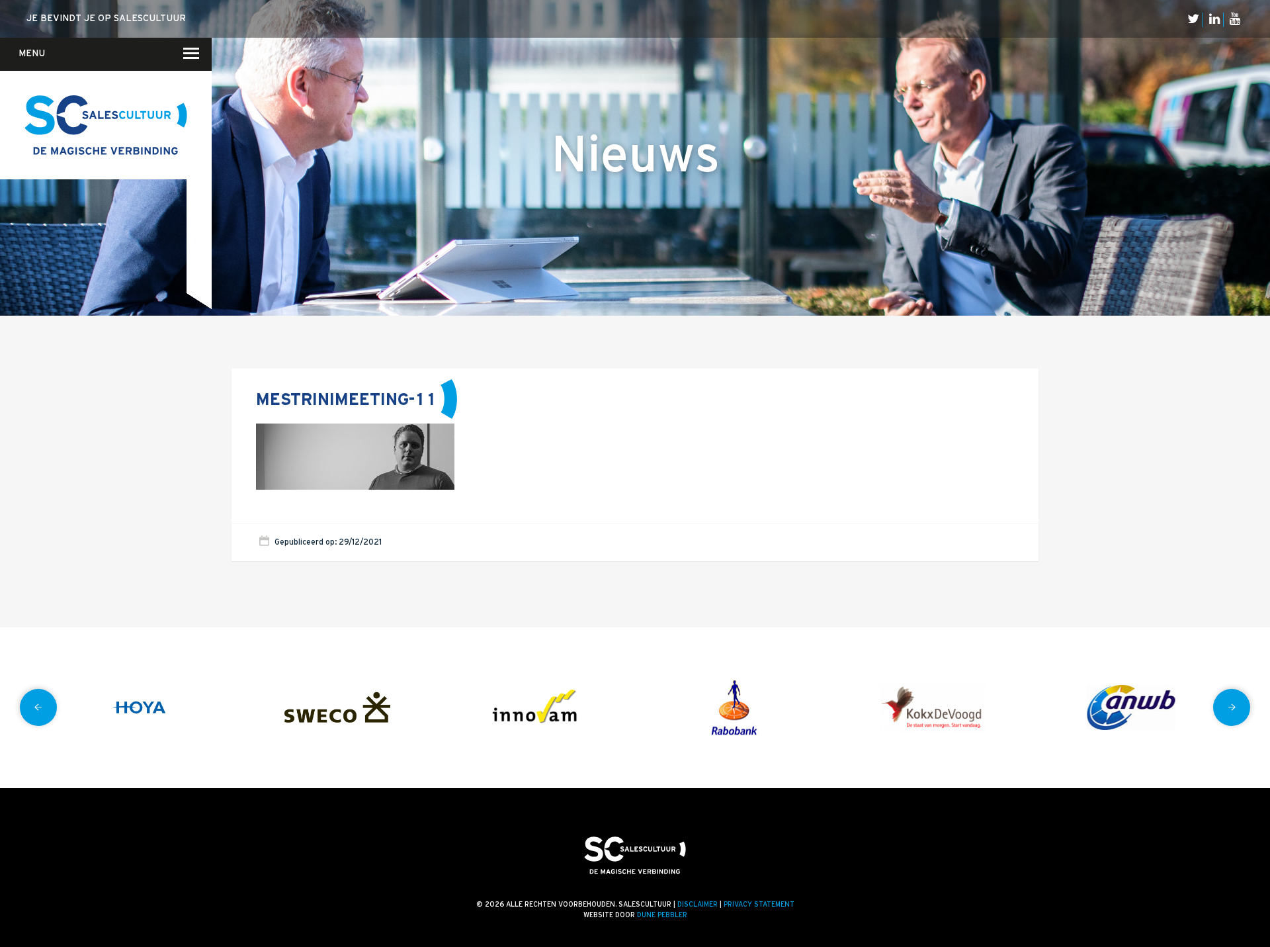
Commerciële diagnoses (198, 102)
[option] (139, 707)
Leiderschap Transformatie (199, 189)
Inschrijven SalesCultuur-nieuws (199, 119)
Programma (198, 206)
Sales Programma (199, 241)
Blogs (203, 100)
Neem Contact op (198, 61)
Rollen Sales (196, 223)
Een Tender (197, 154)
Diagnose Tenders (199, 136)
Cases (203, 135)
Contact (194, 103)
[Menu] (183, 53)
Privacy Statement (759, 904)
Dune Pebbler (662, 915)
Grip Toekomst (197, 171)
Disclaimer (697, 904)
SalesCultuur (198, 258)
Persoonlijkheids (198, 276)
